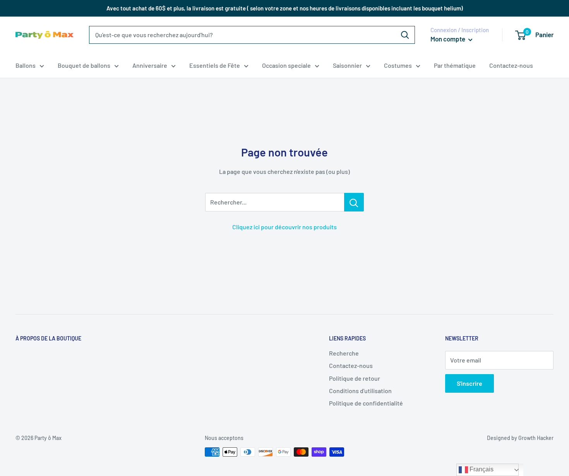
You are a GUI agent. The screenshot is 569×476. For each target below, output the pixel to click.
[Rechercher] (405, 34)
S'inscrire (469, 383)
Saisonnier (347, 65)
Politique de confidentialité (366, 403)
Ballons (25, 65)
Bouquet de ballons (84, 65)
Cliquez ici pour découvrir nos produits (284, 226)
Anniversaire (149, 65)
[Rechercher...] (354, 202)
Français (481, 469)
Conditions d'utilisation (360, 390)
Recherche (344, 353)
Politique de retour (354, 378)
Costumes (398, 65)
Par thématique (455, 65)
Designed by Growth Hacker (520, 438)
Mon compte (448, 39)
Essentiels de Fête (214, 65)
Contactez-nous (511, 65)
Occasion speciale (286, 65)
